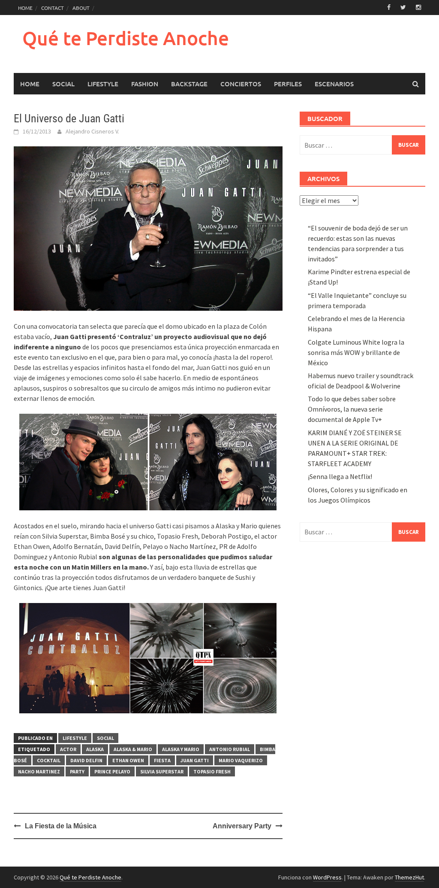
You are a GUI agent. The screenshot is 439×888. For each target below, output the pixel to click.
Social (63, 83)
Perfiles (288, 83)
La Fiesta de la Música (60, 826)
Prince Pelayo (112, 771)
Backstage (189, 83)
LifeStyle (102, 83)
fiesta (162, 760)
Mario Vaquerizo (241, 760)
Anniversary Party (242, 826)
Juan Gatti (194, 760)
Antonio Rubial (229, 749)
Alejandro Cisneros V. (92, 131)
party (77, 771)
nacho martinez (39, 771)
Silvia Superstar (161, 771)
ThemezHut (409, 877)
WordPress (327, 877)
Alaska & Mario (133, 749)
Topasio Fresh (212, 771)
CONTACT (52, 7)
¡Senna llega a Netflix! (340, 476)
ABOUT (81, 7)
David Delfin (86, 760)
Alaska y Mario (180, 749)
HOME (25, 7)
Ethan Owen (128, 760)
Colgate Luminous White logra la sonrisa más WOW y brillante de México (356, 352)
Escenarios (334, 83)
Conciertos (240, 83)
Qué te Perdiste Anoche (125, 38)
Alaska (95, 749)
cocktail (48, 760)
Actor (68, 749)
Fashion (144, 83)
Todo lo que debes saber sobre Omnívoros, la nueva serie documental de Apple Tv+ (352, 409)
